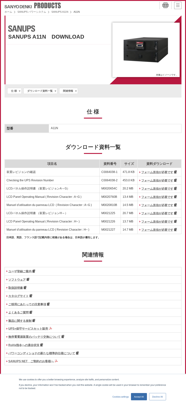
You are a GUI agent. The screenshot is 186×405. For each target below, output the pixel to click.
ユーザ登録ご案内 (20, 271)
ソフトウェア (17, 279)
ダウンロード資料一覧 (40, 90)
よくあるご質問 (18, 312)
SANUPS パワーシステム (31, 11)
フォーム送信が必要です (157, 172)
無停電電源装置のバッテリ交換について (34, 336)
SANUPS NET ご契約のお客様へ (31, 361)
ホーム (8, 11)
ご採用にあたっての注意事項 (27, 304)
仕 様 (14, 90)
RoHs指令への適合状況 (23, 345)
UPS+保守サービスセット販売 (28, 328)
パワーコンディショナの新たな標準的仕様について (41, 353)
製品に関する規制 (20, 320)
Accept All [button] (139, 396)
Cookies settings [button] (120, 396)
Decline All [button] (157, 396)
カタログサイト (18, 295)
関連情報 (68, 90)
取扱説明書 (15, 287)
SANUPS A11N (59, 11)
